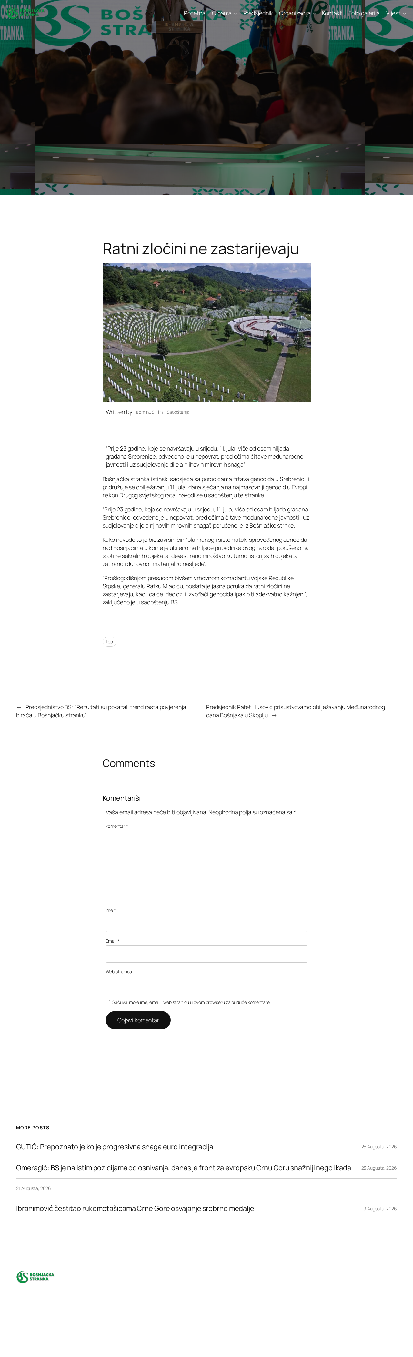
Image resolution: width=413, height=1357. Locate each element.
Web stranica (119, 971)
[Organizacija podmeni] (314, 13)
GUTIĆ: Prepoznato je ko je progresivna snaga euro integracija (114, 1147)
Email (112, 941)
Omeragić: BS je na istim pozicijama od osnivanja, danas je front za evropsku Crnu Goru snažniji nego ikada (183, 1168)
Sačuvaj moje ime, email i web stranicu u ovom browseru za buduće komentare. (191, 1002)
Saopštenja (178, 412)
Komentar (117, 826)
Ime (111, 910)
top (109, 642)
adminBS (145, 412)
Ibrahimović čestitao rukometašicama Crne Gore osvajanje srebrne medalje (135, 1208)
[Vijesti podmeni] (405, 13)
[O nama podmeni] (235, 13)
